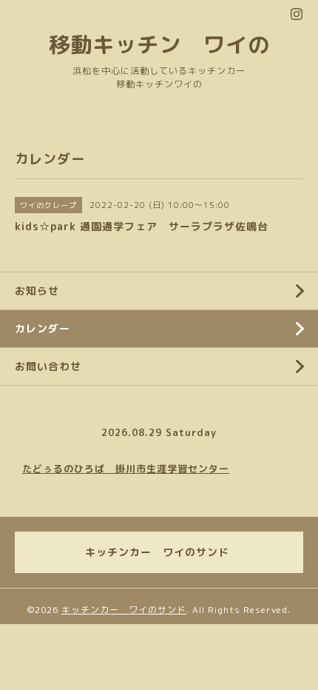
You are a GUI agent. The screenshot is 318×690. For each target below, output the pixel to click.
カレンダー (42, 328)
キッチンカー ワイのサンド (123, 609)
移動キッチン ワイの (159, 44)
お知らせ (37, 291)
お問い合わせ (48, 366)
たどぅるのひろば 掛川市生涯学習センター (125, 468)
